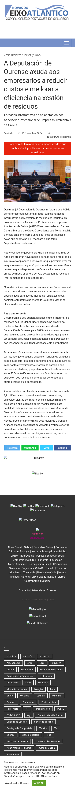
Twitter (46, 447)
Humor (62, 572)
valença (10, 735)
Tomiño (43, 728)
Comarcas (61, 547)
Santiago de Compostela (19, 728)
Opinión (15, 555)
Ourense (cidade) (31, 55)
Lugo (28, 682)
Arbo (29, 663)
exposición (12, 682)
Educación (56, 559)
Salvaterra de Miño (43, 721)
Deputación (27, 669)
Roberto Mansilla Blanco (50, 715)
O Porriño (56, 695)
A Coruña (27, 656)
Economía (42, 559)
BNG (42, 663)
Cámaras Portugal (19, 551)
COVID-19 (56, 663)
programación (43, 708)
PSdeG (60, 708)
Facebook (62, 447)
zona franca (13, 754)
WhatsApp (30, 447)
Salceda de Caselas (17, 721)
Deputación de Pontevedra (20, 676)
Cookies (51, 590)
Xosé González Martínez (47, 741)
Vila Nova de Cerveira (17, 741)
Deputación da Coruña (51, 669)
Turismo (61, 568)
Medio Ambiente (12, 55)
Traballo (49, 568)
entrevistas (46, 676)
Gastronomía (31, 580)
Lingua (52, 576)
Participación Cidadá (40, 564)
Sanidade (14, 568)
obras (10, 695)
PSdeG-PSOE (13, 715)
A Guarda (44, 656)
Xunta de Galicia (47, 748)
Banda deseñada (46, 572)
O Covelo (24, 695)
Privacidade (38, 590)
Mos (52, 689)
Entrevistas (27, 555)
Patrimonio (60, 564)
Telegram (12, 447)
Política (40, 555)
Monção (38, 689)
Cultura (30, 559)
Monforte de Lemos (17, 689)
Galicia (28, 547)
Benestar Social (56, 555)
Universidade (39, 576)
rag (29, 715)
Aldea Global (15, 547)
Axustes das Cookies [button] (17, 783)
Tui (55, 728)
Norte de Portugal (42, 551)
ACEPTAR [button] (39, 783)
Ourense (9, 209)
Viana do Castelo (30, 735)
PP (27, 708)
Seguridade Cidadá (32, 568)
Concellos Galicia (43, 547)
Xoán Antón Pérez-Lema (19, 748)
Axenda (14, 576)
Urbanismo (15, 572)
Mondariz (43, 682)
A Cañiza (11, 656)
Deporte (46, 580)
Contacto (24, 590)
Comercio (18, 559)
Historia (25, 576)
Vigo (49, 735)
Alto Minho (60, 551)
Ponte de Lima (49, 702)
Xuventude (29, 572)
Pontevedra (12, 708)
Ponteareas (28, 702)
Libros (61, 576)
